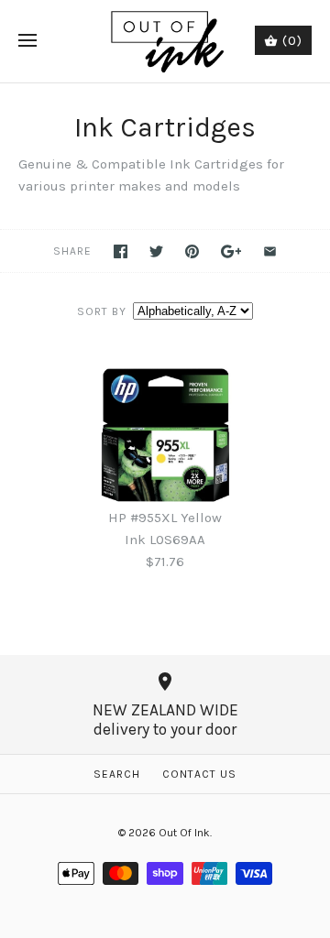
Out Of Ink (184, 832)
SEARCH (117, 774)
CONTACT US (199, 774)
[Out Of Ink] (165, 41)
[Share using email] (270, 251)
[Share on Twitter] (156, 251)
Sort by (101, 311)
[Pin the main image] (192, 251)
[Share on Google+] (231, 251)
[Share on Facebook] (120, 251)
